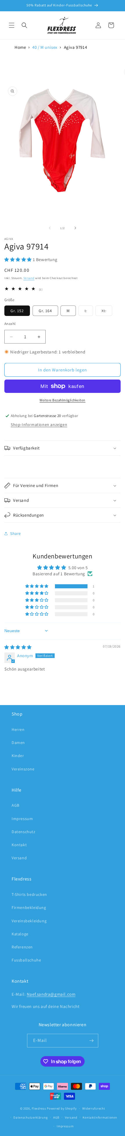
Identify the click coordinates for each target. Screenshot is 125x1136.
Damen (18, 742)
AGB (15, 805)
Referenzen (22, 947)
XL (106, 312)
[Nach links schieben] (49, 228)
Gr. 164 (45, 310)
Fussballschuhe (26, 960)
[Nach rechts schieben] (75, 228)
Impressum (22, 818)
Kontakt (19, 844)
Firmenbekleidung (29, 907)
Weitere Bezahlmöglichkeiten (62, 400)
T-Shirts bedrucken (29, 894)
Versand (29, 278)
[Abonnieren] (91, 1040)
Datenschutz (23, 831)
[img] (18, 647)
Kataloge (20, 934)
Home (20, 47)
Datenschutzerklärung (30, 1117)
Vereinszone (23, 769)
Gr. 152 (17, 310)
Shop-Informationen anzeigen (39, 424)
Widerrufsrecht (93, 1108)
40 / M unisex (45, 47)
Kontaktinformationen (100, 1117)
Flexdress (39, 1108)
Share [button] (15, 533)
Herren (18, 729)
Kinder (18, 755)
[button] (11, 25)
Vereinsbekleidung (29, 920)
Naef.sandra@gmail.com (51, 994)
